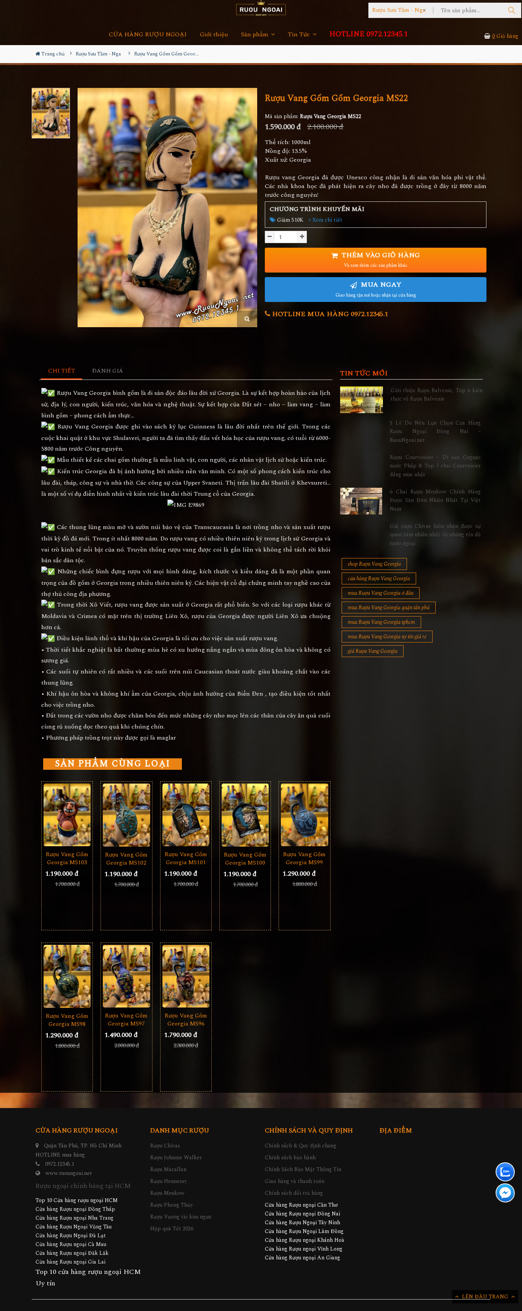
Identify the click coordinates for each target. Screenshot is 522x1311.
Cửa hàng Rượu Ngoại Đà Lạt (71, 1235)
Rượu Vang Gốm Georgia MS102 (126, 859)
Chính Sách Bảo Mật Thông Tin (303, 1169)
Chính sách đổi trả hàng (294, 1193)
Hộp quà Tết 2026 (171, 1229)
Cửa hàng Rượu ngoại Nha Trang (74, 1218)
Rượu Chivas (165, 1146)
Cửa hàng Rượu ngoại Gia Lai (70, 1262)
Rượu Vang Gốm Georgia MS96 (186, 1020)
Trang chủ (52, 54)
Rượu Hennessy (168, 1181)
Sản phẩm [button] (255, 34)
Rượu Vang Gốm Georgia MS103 (67, 858)
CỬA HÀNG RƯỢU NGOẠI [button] (148, 34)
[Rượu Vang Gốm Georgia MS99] (304, 815)
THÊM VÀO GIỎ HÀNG (380, 259)
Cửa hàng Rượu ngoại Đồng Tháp (75, 1209)
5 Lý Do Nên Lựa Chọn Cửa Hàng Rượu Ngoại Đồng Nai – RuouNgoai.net (435, 431)
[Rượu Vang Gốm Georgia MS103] (67, 815)
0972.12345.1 (59, 1164)
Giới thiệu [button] (214, 34)
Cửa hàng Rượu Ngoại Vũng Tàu (74, 1227)
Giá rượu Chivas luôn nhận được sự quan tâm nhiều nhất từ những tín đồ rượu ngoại (435, 534)
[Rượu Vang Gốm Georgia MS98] (67, 976)
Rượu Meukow (167, 1193)
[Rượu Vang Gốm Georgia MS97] (126, 976)
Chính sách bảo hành (290, 1158)
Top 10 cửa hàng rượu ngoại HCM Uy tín (88, 1277)
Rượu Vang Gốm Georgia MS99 (304, 858)
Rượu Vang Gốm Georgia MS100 (245, 859)
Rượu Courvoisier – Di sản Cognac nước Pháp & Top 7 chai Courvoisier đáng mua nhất (435, 466)
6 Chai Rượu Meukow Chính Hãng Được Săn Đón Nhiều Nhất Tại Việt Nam (435, 500)
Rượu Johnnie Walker (176, 1158)
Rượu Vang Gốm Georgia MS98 (67, 1020)
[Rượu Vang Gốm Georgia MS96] (185, 976)
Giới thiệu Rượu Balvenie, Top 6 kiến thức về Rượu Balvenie (437, 394)
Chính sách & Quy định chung (300, 1146)
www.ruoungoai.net (68, 1173)
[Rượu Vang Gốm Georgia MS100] (245, 815)
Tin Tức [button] (299, 34)
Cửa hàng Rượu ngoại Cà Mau (71, 1244)
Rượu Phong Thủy (171, 1205)
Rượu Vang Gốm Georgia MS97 (126, 1020)
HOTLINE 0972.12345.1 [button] (368, 34)
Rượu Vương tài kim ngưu (180, 1217)
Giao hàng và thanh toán (294, 1181)
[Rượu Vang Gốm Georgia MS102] (126, 815)
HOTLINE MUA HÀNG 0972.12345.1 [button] (329, 314)
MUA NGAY (376, 289)
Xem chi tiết (326, 220)
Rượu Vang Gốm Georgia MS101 (186, 858)
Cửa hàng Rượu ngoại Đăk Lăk (72, 1253)
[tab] (62, 371)
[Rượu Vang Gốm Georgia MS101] (185, 815)
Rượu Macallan (168, 1169)
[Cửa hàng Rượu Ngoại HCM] (261, 8)
